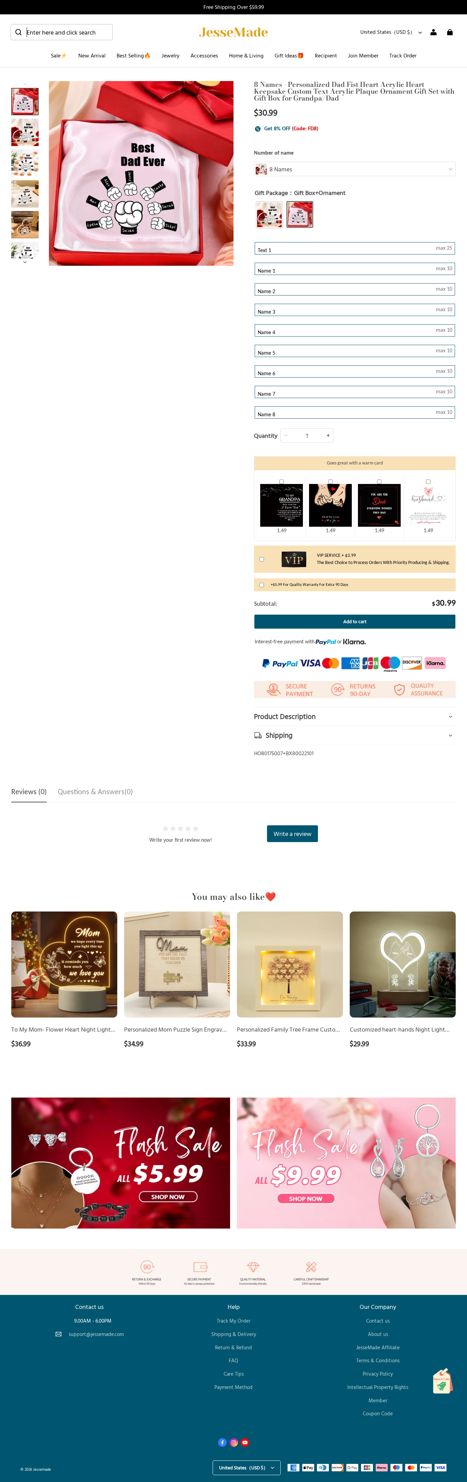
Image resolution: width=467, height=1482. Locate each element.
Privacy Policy (378, 1374)
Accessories (204, 55)
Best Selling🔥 (134, 55)
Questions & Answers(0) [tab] (95, 792)
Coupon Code (378, 1413)
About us (378, 1334)
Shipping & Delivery (233, 1334)
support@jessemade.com (96, 1334)
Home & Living (246, 55)
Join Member (363, 55)
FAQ (233, 1360)
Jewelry (170, 55)
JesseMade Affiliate (378, 1347)
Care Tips (234, 1374)
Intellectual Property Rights (377, 1387)
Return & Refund (233, 1347)
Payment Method (233, 1387)
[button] (61, 32)
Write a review (292, 833)
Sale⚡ (59, 55)
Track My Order (234, 1321)
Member (378, 1400)
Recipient (326, 55)
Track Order (402, 55)
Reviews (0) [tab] (29, 792)
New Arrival (92, 55)
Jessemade (42, 1469)
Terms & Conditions (378, 1360)
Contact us (378, 1321)
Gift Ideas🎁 (289, 55)
